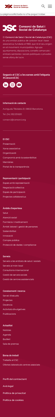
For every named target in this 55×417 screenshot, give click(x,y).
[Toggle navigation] (50, 6)
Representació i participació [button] (16, 178)
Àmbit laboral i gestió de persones (20, 226)
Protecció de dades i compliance (19, 245)
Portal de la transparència (16, 166)
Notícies (7, 330)
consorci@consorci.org (14, 119)
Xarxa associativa (11, 148)
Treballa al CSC (10, 360)
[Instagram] (12, 85)
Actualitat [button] (7, 325)
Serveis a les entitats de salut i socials (21, 261)
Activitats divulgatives (14, 309)
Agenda (7, 334)
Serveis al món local (13, 265)
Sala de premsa (11, 344)
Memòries (8, 162)
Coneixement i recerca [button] (14, 291)
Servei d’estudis (11, 295)
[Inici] (16, 6)
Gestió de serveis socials (15, 274)
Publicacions (9, 314)
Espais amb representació (16, 183)
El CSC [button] (6, 139)
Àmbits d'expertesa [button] (12, 208)
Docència (7, 304)
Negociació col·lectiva (13, 187)
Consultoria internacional (16, 270)
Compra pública (11, 240)
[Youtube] (19, 85)
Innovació (8, 235)
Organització (9, 153)
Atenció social (10, 217)
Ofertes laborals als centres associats (21, 364)
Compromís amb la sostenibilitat (19, 157)
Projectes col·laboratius (14, 196)
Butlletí (6, 339)
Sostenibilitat (9, 231)
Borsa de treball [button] (10, 355)
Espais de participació (14, 192)
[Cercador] (43, 6)
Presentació (9, 144)
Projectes (7, 300)
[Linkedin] (5, 85)
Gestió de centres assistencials (18, 279)
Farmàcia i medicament (15, 222)
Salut (5, 213)
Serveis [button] (6, 256)
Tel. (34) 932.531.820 (12, 114)
